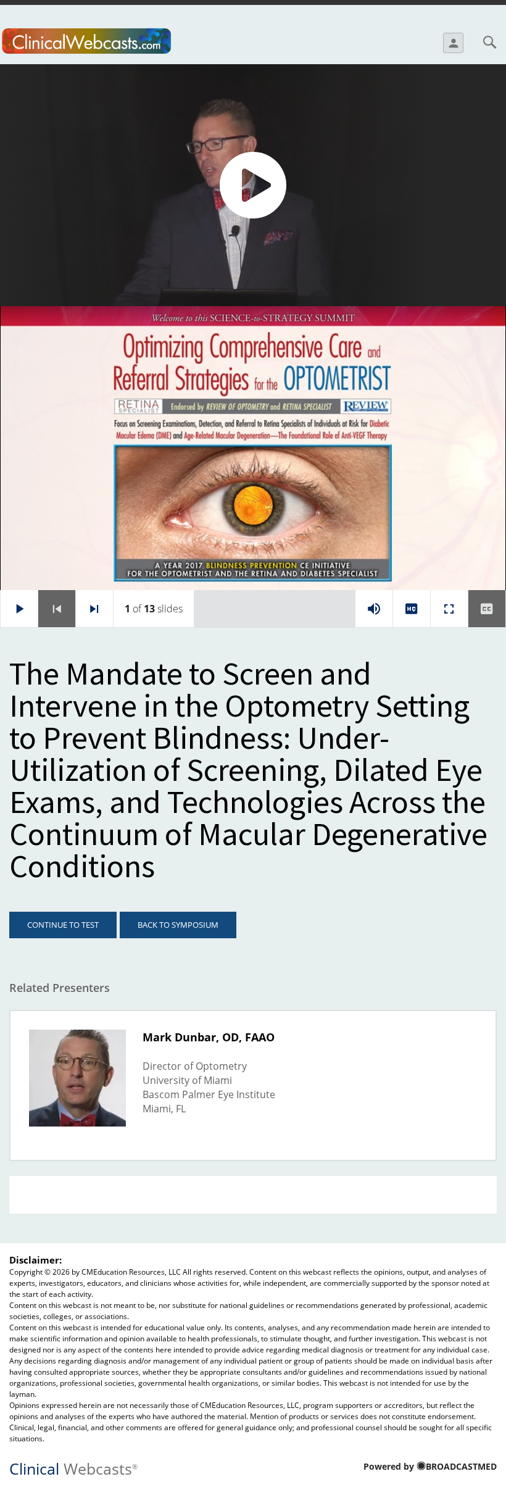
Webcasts (73, 1467)
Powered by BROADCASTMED (430, 1466)
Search (489, 42)
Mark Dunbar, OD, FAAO (209, 1037)
